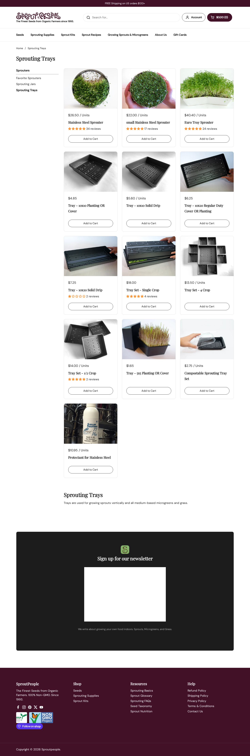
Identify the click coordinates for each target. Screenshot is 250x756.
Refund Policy (197, 690)
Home (19, 48)
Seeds (77, 690)
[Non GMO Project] (41, 717)
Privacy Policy (197, 701)
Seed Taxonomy (141, 706)
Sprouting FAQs (140, 701)
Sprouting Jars (26, 84)
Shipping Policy (198, 696)
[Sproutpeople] (38, 16)
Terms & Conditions (201, 706)
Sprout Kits (80, 701)
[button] (219, 17)
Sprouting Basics (141, 690)
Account (196, 17)
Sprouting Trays (26, 90)
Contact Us (195, 711)
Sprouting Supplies (86, 696)
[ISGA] (21, 717)
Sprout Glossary (141, 696)
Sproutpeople (50, 749)
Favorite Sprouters (28, 78)
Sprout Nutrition (141, 711)
